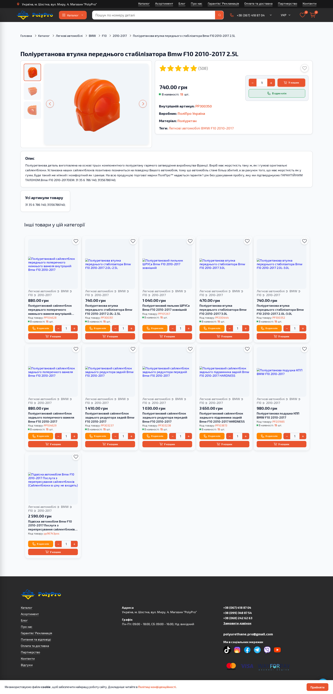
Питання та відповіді (36, 639)
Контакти (309, 3)
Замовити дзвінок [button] (237, 623)
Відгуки (27, 665)
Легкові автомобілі (69, 35)
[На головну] (35, 15)
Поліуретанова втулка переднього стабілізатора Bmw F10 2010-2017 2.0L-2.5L (108, 309)
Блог (181, 3)
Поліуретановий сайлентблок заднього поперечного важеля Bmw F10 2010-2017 (51, 417)
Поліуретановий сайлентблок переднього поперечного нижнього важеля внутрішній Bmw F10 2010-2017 (50, 310)
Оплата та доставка (258, 3)
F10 (104, 35)
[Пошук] (219, 15)
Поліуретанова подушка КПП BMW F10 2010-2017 (278, 415)
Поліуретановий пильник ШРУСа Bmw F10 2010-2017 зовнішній (166, 307)
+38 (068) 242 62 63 (237, 618)
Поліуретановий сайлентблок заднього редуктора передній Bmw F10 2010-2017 (164, 417)
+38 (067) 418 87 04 (237, 607)
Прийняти (317, 687)
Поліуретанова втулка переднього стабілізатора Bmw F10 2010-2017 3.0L (222, 309)
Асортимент (164, 3)
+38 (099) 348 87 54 (237, 613)
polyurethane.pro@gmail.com (248, 634)
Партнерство (287, 3)
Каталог (144, 3)
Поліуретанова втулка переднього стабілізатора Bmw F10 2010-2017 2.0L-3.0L (280, 309)
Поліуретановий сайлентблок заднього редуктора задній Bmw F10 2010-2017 (109, 417)
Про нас (196, 3)
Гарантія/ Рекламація (223, 3)
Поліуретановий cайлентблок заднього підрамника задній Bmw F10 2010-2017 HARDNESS (222, 417)
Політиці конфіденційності (157, 687)
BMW (92, 35)
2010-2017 (120, 35)
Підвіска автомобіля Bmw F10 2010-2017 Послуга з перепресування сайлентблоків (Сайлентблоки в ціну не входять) (53, 525)
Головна (26, 35)
